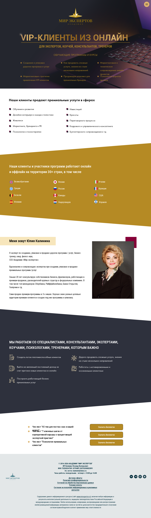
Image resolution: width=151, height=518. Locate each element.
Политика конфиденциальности (75, 480)
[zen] (144, 478)
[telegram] (135, 478)
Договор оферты (75, 478)
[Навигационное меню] (146, 4)
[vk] (131, 478)
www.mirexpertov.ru (83, 497)
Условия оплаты (75, 485)
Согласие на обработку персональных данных (75, 483)
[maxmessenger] (140, 478)
